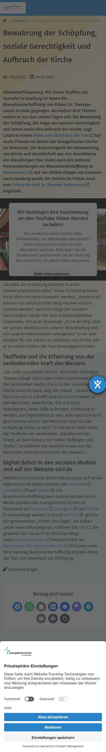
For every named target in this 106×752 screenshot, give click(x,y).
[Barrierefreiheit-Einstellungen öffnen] (97, 384)
